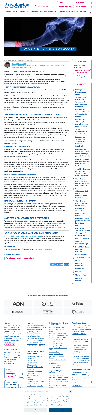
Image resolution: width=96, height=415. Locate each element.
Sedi (41, 11)
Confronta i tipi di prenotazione (82, 77)
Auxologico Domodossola (56, 354)
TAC (37, 331)
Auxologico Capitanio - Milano (57, 375)
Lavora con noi (10, 15)
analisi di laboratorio (32, 327)
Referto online (80, 2)
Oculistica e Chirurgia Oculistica (35, 381)
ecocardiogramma (32, 336)
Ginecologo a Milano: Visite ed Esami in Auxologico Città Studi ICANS (82, 182)
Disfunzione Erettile (82, 238)
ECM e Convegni (64, 11)
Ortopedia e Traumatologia (34, 384)
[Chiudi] (70, 391)
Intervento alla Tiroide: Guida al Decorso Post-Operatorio (81, 212)
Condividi (60, 264)
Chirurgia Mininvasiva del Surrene (80, 92)
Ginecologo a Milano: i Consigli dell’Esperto (81, 203)
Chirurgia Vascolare (32, 365)
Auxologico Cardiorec (55, 365)
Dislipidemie (79, 268)
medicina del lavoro (32, 344)
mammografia (30, 335)
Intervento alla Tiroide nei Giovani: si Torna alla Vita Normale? (82, 112)
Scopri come (78, 365)
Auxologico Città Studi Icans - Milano (57, 330)
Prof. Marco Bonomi (19, 63)
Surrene (78, 272)
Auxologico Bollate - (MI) (56, 341)
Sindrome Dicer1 (81, 275)
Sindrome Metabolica (79, 264)
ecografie (37, 335)
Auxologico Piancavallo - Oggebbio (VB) (58, 382)
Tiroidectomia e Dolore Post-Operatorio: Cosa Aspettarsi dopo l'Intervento (81, 101)
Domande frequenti (64, 6)
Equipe (22, 11)
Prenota (60, 2)
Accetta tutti (60, 410)
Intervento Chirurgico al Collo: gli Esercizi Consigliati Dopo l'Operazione (82, 193)
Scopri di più (10, 344)
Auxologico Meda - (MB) (56, 346)
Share (67, 264)
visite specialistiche (33, 337)
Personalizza (57, 405)
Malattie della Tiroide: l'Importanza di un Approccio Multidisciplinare (82, 231)
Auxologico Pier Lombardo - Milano (58, 335)
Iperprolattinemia (81, 254)
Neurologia (30, 379)
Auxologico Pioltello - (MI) (56, 339)
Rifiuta (36, 410)
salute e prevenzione (77, 327)
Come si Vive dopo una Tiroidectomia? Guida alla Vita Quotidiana (82, 162)
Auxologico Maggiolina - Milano (57, 333)
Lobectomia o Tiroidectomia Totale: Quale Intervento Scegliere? (80, 141)
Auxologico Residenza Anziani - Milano (58, 386)
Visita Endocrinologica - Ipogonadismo (20, 258)
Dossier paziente (81, 6)
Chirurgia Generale (32, 363)
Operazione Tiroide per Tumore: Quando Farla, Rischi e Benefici (82, 221)
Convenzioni (34, 11)
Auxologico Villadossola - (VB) (57, 360)
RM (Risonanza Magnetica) (33, 332)
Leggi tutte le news (79, 333)
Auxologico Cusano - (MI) (56, 344)
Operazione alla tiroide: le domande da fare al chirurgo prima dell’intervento (82, 152)
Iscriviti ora (77, 385)
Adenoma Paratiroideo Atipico (82, 242)
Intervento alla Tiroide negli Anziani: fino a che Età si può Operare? (82, 122)
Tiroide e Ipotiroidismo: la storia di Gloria (81, 131)
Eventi (73, 11)
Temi (77, 11)
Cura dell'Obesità (31, 360)
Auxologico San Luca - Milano (57, 379)
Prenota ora (11, 376)
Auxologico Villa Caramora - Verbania (56, 357)
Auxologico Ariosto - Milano (56, 327)
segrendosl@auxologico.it (43, 249)
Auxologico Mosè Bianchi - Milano (58, 377)
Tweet (53, 264)
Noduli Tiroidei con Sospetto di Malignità (82, 249)
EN (90, 13)
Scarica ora (11, 387)
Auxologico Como (54, 352)
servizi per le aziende (38, 342)
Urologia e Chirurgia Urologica (35, 386)
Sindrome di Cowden (79, 279)
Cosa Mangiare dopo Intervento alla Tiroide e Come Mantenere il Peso (82, 172)
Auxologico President (55, 367)
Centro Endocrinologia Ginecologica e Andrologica (24, 236)
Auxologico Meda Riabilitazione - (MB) (58, 349)
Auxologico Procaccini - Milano (57, 337)
